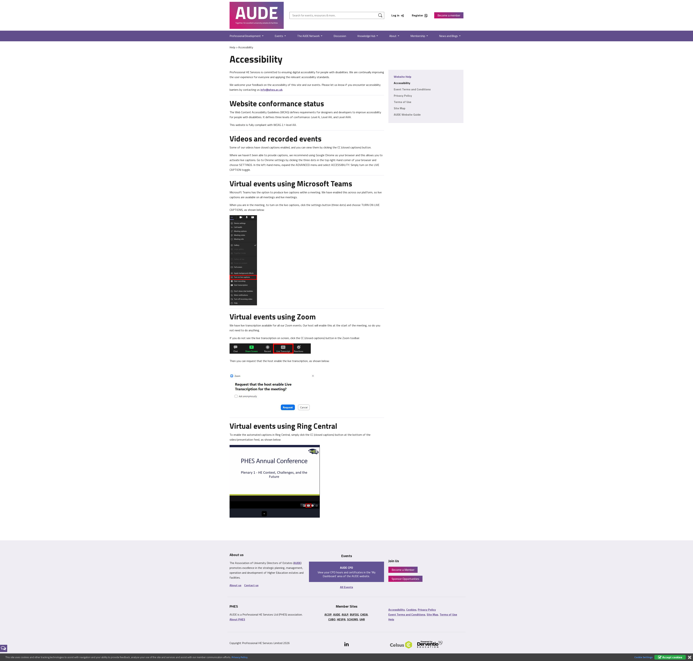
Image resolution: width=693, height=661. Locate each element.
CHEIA (364, 614)
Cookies (411, 609)
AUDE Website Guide (407, 114)
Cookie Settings (643, 657)
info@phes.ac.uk (271, 89)
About (393, 36)
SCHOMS (352, 619)
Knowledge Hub (367, 36)
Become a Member (403, 570)
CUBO (331, 619)
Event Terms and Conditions (412, 89)
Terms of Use (402, 102)
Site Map (399, 108)
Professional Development (245, 36)
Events (279, 36)
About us (235, 585)
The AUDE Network (308, 36)
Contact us (251, 585)
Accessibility (402, 83)
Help (232, 47)
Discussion (340, 36)
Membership (418, 36)
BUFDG (354, 614)
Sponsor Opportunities (405, 579)
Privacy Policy (403, 95)
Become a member (448, 15)
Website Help (402, 76)
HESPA (341, 619)
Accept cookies (672, 657)
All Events (346, 587)
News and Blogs (448, 36)
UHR (362, 619)
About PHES (237, 619)
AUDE (297, 563)
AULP (345, 614)
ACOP (328, 614)
